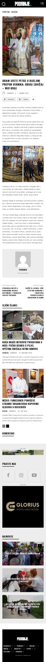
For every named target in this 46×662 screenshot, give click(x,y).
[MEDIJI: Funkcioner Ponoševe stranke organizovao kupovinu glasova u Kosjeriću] (23, 383)
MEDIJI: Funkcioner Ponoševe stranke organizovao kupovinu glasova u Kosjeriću (20, 404)
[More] (33, 99)
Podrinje (10, 93)
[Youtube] (34, 476)
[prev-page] (3, 426)
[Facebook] (8, 476)
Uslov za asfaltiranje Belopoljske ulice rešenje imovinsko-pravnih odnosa (23, 607)
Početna (6, 12)
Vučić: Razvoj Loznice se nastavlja (23, 553)
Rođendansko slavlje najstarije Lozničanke (23, 580)
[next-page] (7, 426)
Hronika (5, 353)
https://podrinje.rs (23, 273)
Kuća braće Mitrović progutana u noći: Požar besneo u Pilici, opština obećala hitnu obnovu (22, 345)
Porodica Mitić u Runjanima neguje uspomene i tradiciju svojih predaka (11, 291)
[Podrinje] (4, 93)
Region (14, 12)
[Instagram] (21, 476)
